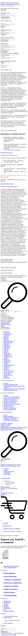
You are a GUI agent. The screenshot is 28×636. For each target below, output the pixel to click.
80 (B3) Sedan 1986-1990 (10, 567)
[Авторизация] (1, 491)
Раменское (17, 4)
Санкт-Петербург (9, 4)
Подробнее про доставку (7, 183)
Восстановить (4, 40)
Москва (3, 4)
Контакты (14, 427)
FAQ (10, 427)
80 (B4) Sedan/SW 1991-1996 (11, 566)
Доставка (19, 427)
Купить (3, 27)
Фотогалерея (9, 428)
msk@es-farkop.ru (5, 487)
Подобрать (3, 67)
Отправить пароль (5, 58)
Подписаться (4, 631)
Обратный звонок (5, 459)
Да (1, 10)
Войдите (16, 53)
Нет (5, 10)
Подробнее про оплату (7, 152)
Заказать (3, 34)
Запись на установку (6, 321)
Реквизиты (6, 606)
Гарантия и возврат (9, 471)
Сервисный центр (18, 428)
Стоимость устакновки (7, 423)
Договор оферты (5, 634)
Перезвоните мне (5, 17)
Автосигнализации (6, 324)
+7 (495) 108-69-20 (5, 478)
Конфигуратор (5, 427)
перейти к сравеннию (6, 273)
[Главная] (3, 280)
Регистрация (4, 51)
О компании (7, 473)
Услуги (16, 464)
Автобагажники (5, 323)
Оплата (24, 427)
